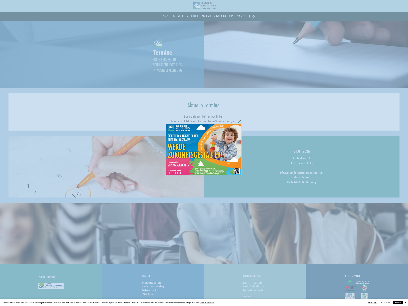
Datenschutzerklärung (207, 303)
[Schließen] (405, 302)
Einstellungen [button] (372, 303)
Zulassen (398, 303)
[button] (240, 121)
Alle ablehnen (385, 303)
